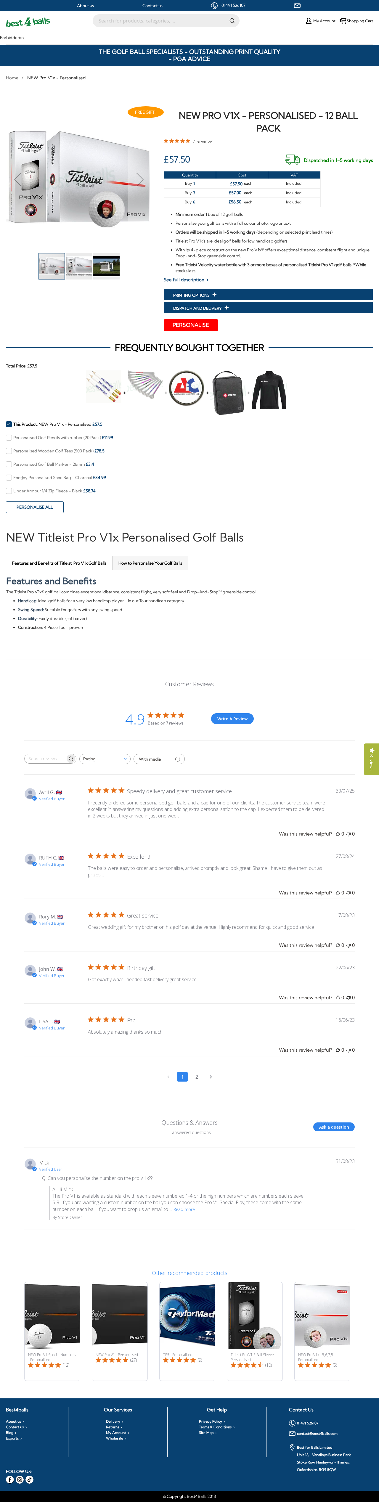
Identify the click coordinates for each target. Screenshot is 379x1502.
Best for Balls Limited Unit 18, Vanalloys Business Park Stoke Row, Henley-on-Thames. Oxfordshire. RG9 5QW (324, 1458)
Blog (9, 1433)
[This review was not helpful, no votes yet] (348, 834)
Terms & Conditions (215, 1427)
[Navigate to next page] (210, 1077)
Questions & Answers (190, 1123)
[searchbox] (45, 758)
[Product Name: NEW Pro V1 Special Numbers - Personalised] (52, 1331)
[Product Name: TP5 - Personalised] (187, 1331)
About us (85, 5)
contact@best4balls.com (317, 1433)
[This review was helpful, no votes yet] (338, 834)
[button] (18, 179)
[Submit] (232, 20)
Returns (112, 1427)
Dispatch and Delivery (198, 308)
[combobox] (166, 20)
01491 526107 (233, 5)
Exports (12, 1438)
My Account (116, 1433)
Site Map (206, 1433)
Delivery (113, 1421)
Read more (184, 1209)
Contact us (152, 5)
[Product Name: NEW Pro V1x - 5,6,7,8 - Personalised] (322, 1331)
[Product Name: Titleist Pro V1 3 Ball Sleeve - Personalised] (255, 1331)
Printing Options (192, 295)
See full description (184, 279)
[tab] (59, 563)
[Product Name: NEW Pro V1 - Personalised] (120, 1331)
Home (12, 78)
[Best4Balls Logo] (49, 22)
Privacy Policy (210, 1421)
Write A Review (232, 719)
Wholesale (114, 1438)
